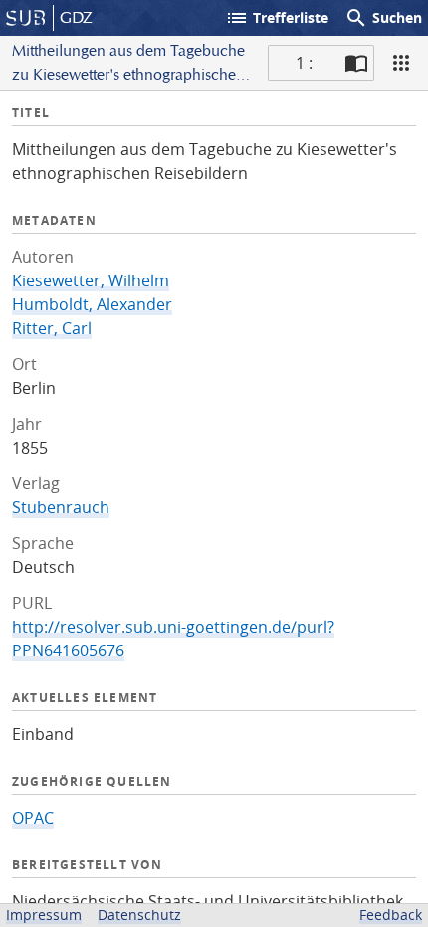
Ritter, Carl (52, 328)
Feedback (390, 914)
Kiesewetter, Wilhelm (90, 280)
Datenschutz (139, 914)
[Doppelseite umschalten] (356, 63)
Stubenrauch (60, 507)
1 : (304, 63)
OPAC (33, 818)
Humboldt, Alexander (92, 304)
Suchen (383, 18)
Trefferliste (276, 18)
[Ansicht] (401, 63)
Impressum (44, 914)
